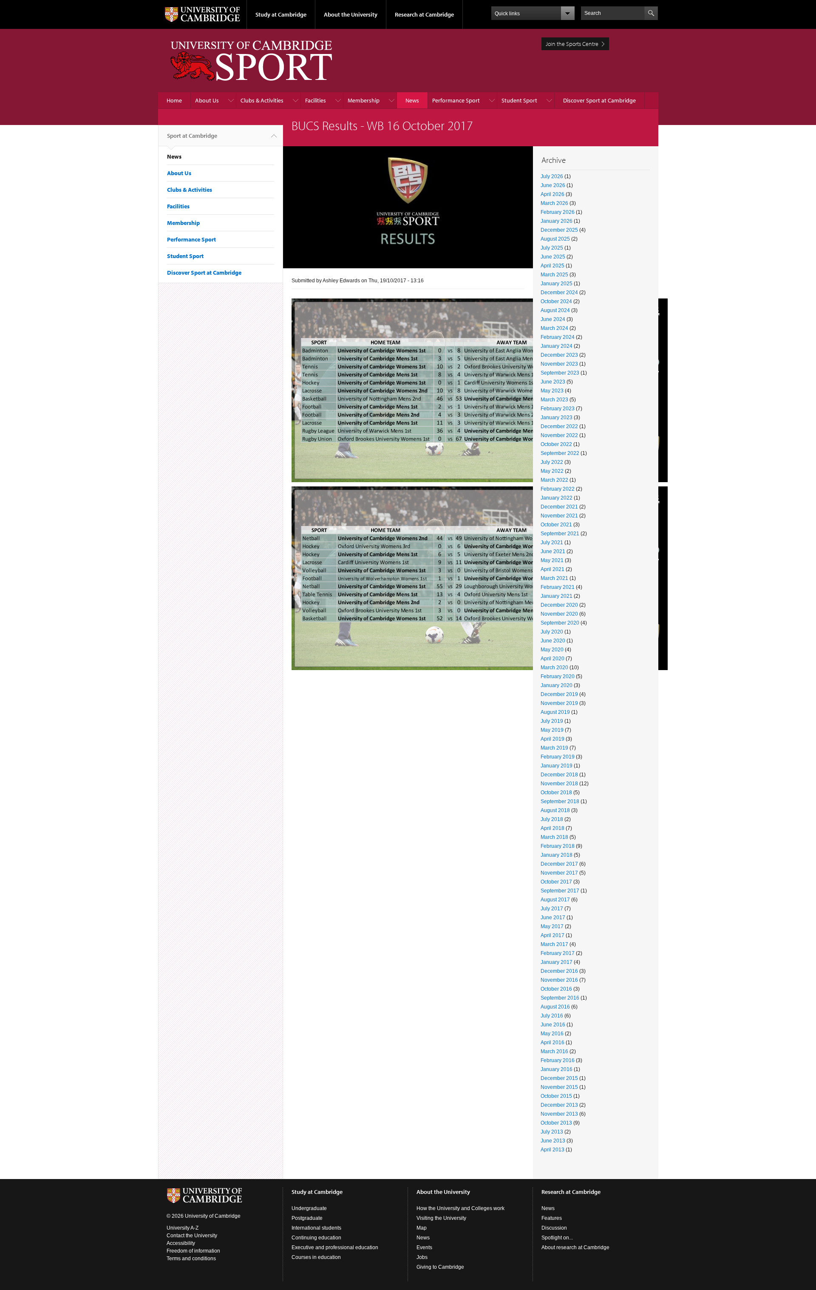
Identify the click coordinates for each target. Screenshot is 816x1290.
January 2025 (556, 284)
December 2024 (559, 293)
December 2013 (559, 1105)
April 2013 (552, 1150)
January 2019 (556, 766)
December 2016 (559, 971)
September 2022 (560, 453)
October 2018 (556, 793)
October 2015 (556, 1096)
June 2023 (553, 382)
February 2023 (558, 409)
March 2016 (554, 1051)
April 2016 (552, 1043)
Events (424, 1247)
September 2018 (560, 801)
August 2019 (555, 712)
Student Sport (519, 100)
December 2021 (559, 507)
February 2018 (558, 846)
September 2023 (560, 373)
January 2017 (556, 962)
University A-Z (182, 1228)
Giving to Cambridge (440, 1267)
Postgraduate (307, 1218)
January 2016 (556, 1069)
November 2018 (559, 784)
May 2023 (552, 391)
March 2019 (554, 748)
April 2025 (552, 266)
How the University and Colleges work (460, 1208)
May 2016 (552, 1034)
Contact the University (192, 1236)
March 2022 (554, 480)
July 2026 (552, 176)
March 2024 (554, 328)
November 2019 (559, 703)
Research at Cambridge (424, 14)
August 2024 (555, 310)
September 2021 (560, 534)
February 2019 (558, 757)
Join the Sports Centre (572, 44)
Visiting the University (441, 1218)
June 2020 (553, 641)
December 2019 (559, 694)
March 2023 (554, 400)
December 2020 (559, 605)
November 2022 (559, 435)
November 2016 (559, 980)
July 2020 (552, 632)
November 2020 (559, 614)
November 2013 (559, 1114)
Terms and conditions (191, 1259)
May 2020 (552, 650)
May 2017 (552, 926)
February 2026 (558, 212)
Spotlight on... (557, 1238)
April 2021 (552, 569)
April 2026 (552, 194)
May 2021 (552, 560)
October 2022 (556, 444)
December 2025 (559, 230)
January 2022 (556, 498)
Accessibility (181, 1243)
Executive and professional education (335, 1247)
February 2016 (558, 1060)
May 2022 (552, 471)
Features (551, 1218)
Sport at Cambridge (192, 135)
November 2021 (559, 516)
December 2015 (559, 1078)
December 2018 (559, 775)
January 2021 (556, 596)
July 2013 (552, 1132)
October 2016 (556, 989)
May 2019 (552, 730)
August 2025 (555, 239)
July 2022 (552, 462)
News (412, 100)
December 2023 (559, 355)
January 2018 (556, 855)
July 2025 (552, 248)
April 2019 (552, 739)
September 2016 (560, 998)
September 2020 (560, 623)
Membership (364, 100)
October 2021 (556, 525)
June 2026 (553, 185)
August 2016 (555, 1007)
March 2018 (554, 837)
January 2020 (556, 685)
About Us (207, 100)
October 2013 (556, 1123)
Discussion (554, 1228)
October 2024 (556, 301)
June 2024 (553, 319)
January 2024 (556, 346)
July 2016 (552, 1016)
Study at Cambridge (280, 14)
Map (421, 1228)
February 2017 (558, 953)
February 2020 (558, 676)
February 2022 (558, 489)
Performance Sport (456, 100)
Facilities (315, 100)
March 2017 (554, 944)
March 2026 (554, 203)
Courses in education (316, 1257)
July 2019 (552, 721)
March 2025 (554, 275)
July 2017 (552, 909)
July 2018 (552, 819)
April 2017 (552, 935)
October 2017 (556, 882)
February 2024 (558, 337)
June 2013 (553, 1141)
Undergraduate (309, 1208)
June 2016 (553, 1025)
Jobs (422, 1257)
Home (174, 100)
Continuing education (316, 1238)
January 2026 (556, 221)
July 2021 (552, 543)
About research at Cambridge (575, 1247)
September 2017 (560, 891)
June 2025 (553, 257)
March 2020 (554, 668)
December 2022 (559, 426)
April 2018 (552, 828)
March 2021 (554, 578)
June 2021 (553, 551)
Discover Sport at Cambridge (599, 100)
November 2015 (559, 1087)
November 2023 (559, 364)
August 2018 (555, 810)
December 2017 (559, 864)
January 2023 (556, 418)
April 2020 (552, 659)
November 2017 (559, 873)
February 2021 (558, 587)
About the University (350, 14)
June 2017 (553, 918)
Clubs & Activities (262, 100)
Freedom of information (193, 1251)
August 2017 (555, 900)
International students (316, 1228)
